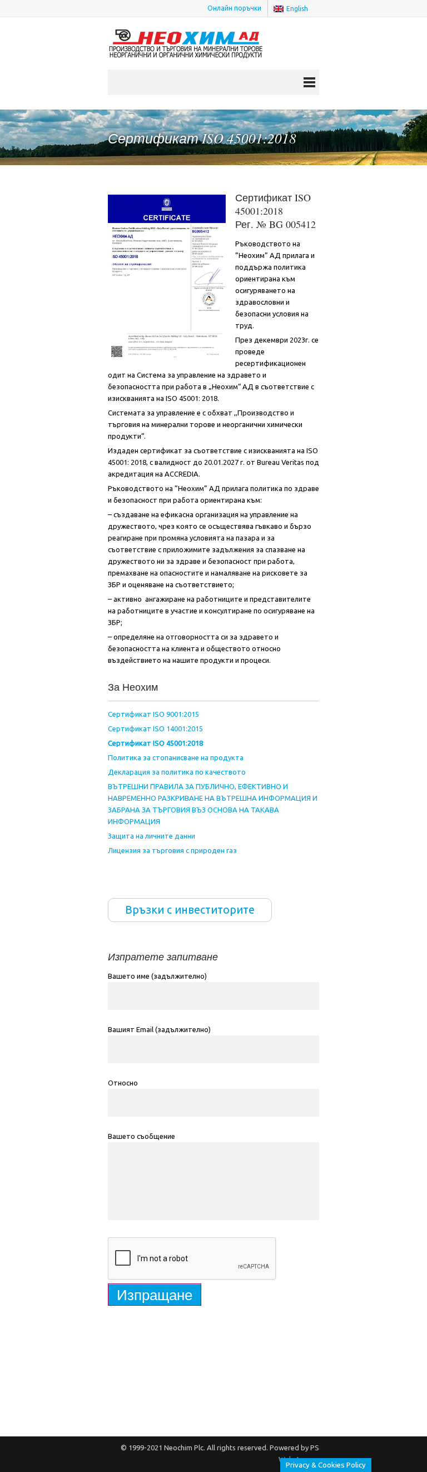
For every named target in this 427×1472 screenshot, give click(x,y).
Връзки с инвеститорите (190, 910)
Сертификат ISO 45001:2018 (155, 743)
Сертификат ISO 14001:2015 (155, 728)
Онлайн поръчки (234, 8)
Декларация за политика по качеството (177, 772)
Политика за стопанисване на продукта (176, 757)
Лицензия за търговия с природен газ (172, 850)
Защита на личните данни (151, 836)
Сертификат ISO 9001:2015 (153, 714)
